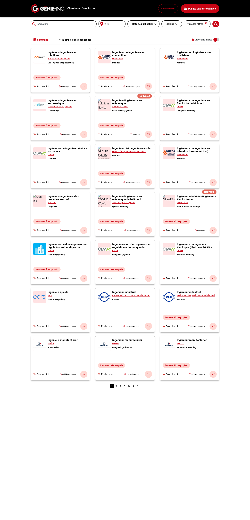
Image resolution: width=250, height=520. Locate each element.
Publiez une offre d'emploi (202, 8)
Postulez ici (42, 86)
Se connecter (168, 8)
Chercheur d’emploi (79, 8)
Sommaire (42, 39)
